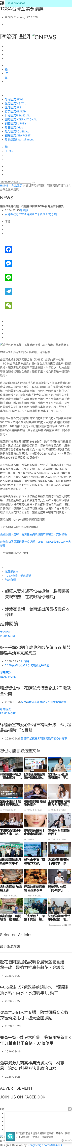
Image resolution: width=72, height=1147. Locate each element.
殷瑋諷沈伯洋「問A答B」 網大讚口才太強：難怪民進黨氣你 (59, 888)
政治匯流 (17, 185)
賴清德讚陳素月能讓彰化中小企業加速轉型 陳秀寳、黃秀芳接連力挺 (10, 861)
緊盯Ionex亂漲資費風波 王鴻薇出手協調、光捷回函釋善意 (58, 776)
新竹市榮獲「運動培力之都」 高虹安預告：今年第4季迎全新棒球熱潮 (35, 861)
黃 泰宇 (25, 738)
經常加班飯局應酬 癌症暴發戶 (34, 888)
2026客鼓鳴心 (13, 665)
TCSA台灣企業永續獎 (32, 214)
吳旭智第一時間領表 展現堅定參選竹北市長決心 (10, 917)
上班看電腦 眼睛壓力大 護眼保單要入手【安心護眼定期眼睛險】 (59, 803)
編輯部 (24, 210)
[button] (33, 182)
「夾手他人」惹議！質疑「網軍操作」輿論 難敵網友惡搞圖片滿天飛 (35, 917)
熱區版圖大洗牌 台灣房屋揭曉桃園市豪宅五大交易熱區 (33, 534)
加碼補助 (34, 738)
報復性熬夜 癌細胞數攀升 (35, 803)
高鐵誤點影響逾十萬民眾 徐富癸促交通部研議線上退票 (58, 861)
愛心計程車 (60, 738)
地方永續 (51, 214)
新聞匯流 (5, 672)
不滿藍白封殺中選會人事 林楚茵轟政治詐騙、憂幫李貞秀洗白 (10, 832)
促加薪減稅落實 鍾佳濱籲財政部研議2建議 (35, 776)
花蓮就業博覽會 (57, 702)
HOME (4, 185)
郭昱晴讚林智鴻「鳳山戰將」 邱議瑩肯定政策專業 (11, 776)
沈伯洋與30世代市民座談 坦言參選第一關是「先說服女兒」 (59, 917)
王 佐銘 (24, 661)
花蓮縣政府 (11, 214)
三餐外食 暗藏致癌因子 (59, 832)
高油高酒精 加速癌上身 (11, 888)
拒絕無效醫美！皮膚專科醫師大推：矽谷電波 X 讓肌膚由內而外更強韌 (34, 832)
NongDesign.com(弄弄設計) (44, 1145)
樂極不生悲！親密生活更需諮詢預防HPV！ (10, 803)
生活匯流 (5, 632)
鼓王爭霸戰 (29, 665)
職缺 (31, 702)
